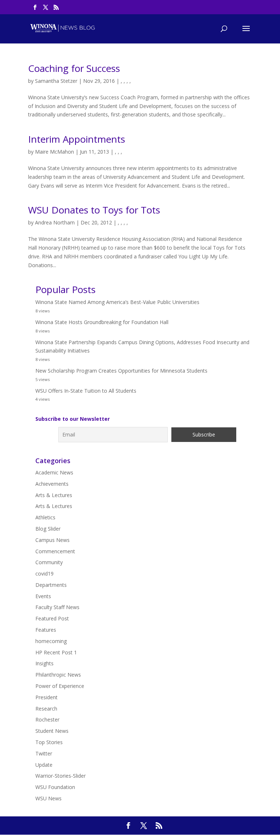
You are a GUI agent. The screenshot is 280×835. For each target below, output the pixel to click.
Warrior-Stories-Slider (60, 775)
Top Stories (49, 742)
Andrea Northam (55, 222)
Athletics (45, 517)
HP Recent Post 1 (56, 652)
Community (49, 562)
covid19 (44, 573)
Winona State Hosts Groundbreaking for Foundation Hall (101, 322)
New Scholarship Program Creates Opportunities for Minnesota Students (121, 370)
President (46, 697)
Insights (44, 663)
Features (45, 629)
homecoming (51, 641)
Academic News (54, 472)
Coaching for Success (74, 68)
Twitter (43, 753)
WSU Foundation (55, 787)
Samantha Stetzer (56, 80)
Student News (52, 730)
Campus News (52, 539)
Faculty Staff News (57, 607)
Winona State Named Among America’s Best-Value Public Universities (117, 302)
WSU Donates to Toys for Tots (94, 209)
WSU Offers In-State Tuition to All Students (85, 390)
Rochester (47, 719)
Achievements (52, 483)
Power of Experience (59, 685)
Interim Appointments (76, 139)
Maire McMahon (54, 151)
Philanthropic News (58, 674)
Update (43, 764)
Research (46, 708)
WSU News (48, 798)
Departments (51, 584)
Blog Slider (48, 528)
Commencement (55, 551)
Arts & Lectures (53, 495)
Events (43, 596)
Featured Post (52, 618)
